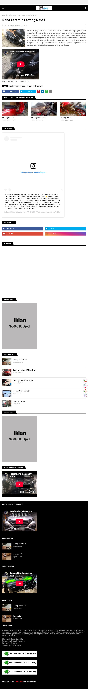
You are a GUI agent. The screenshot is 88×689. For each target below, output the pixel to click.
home (23, 86)
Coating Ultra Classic (38, 118)
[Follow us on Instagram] (86, 389)
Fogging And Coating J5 (21, 391)
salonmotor (13, 15)
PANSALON (8, 25)
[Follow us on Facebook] (86, 383)
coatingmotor (13, 86)
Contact (83, 686)
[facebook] (22, 228)
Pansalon (19, 681)
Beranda (5, 15)
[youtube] (22, 234)
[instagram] (65, 234)
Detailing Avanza (19, 401)
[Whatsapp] (85, 396)
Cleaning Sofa (17, 554)
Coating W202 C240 (20, 359)
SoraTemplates (14, 686)
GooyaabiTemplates (36, 686)
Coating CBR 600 (66, 118)
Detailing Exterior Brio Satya (23, 380)
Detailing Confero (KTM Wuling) (24, 370)
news (29, 86)
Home (71, 686)
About (77, 686)
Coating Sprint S (8, 118)
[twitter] (65, 228)
